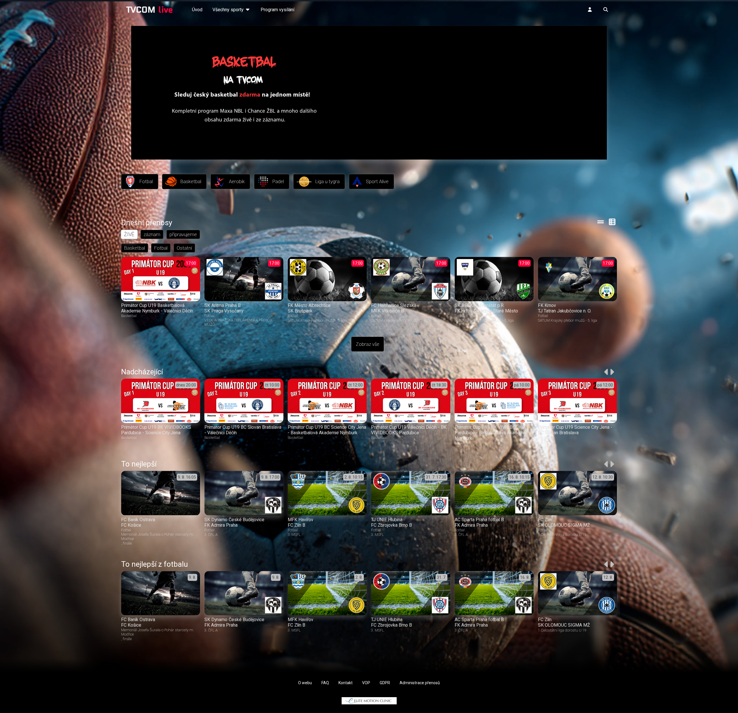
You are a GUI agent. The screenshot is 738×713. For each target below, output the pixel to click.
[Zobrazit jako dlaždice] (612, 222)
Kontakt (345, 682)
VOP (366, 682)
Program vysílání (277, 9)
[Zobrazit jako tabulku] (600, 222)
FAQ (325, 682)
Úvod (197, 9)
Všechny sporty (228, 9)
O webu (305, 682)
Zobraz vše (367, 344)
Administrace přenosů (420, 682)
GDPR (385, 682)
